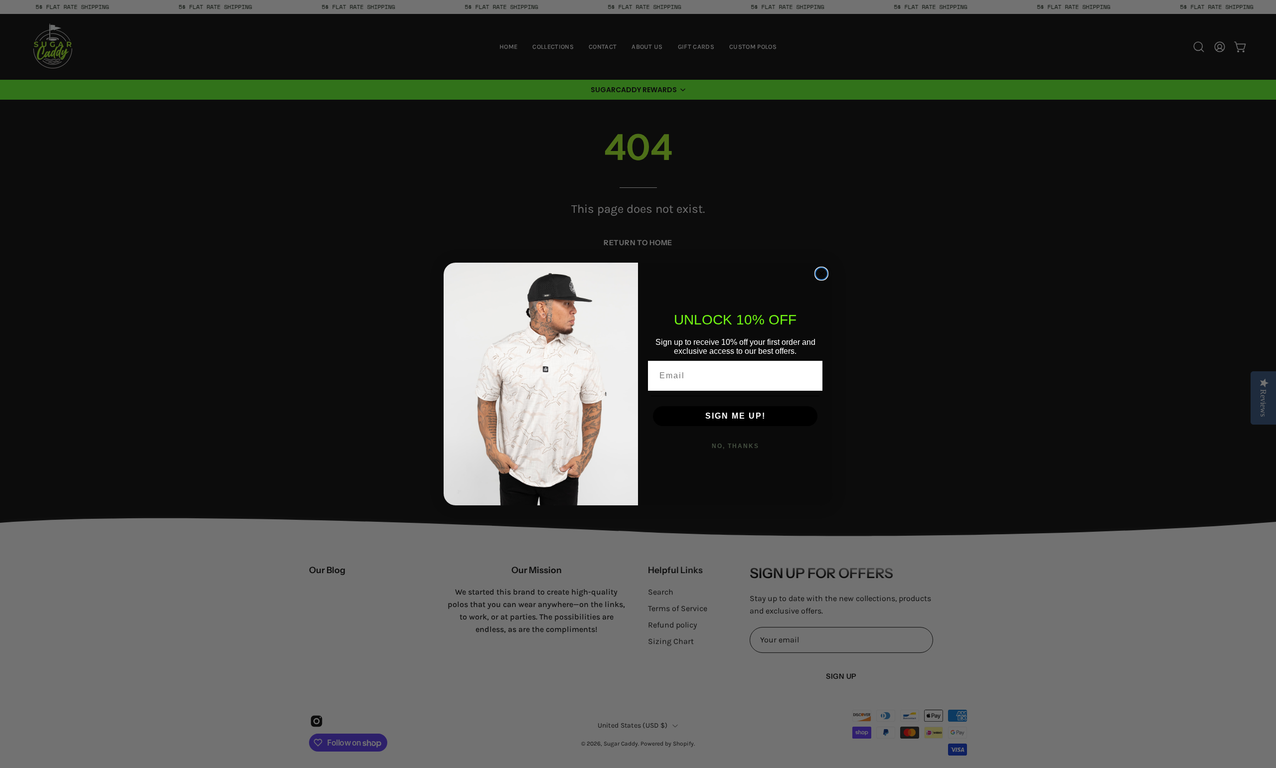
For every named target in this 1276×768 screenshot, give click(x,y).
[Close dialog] (821, 274)
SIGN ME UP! (735, 416)
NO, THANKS (735, 446)
